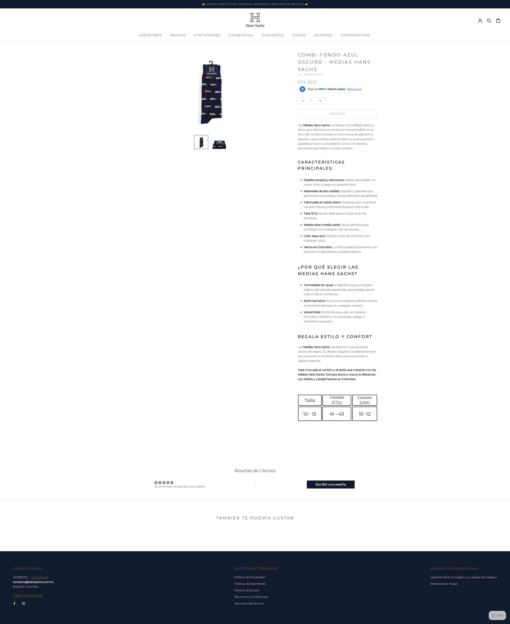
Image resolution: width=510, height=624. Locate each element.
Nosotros (151, 35)
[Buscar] (489, 20)
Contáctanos (39, 577)
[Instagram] (23, 603)
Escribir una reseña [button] (331, 484)
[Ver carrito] (498, 20)
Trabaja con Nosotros (27, 595)
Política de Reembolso (250, 584)
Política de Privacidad (249, 577)
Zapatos (323, 35)
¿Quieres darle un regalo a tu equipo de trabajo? (463, 577)
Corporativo (355, 35)
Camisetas (273, 35)
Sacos (299, 35)
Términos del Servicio (249, 603)
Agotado (338, 113)
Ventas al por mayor (444, 584)
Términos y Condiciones (251, 597)
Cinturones (207, 35)
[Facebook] (14, 603)
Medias (178, 35)
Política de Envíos (246, 590)
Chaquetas (241, 35)
